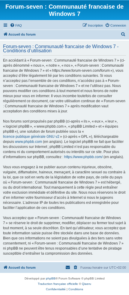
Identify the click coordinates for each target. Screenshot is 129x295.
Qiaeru (86, 283)
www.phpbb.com (28, 142)
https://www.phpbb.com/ (83, 157)
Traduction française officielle (58, 283)
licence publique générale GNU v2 (31, 136)
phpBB (51, 278)
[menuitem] (16, 25)
